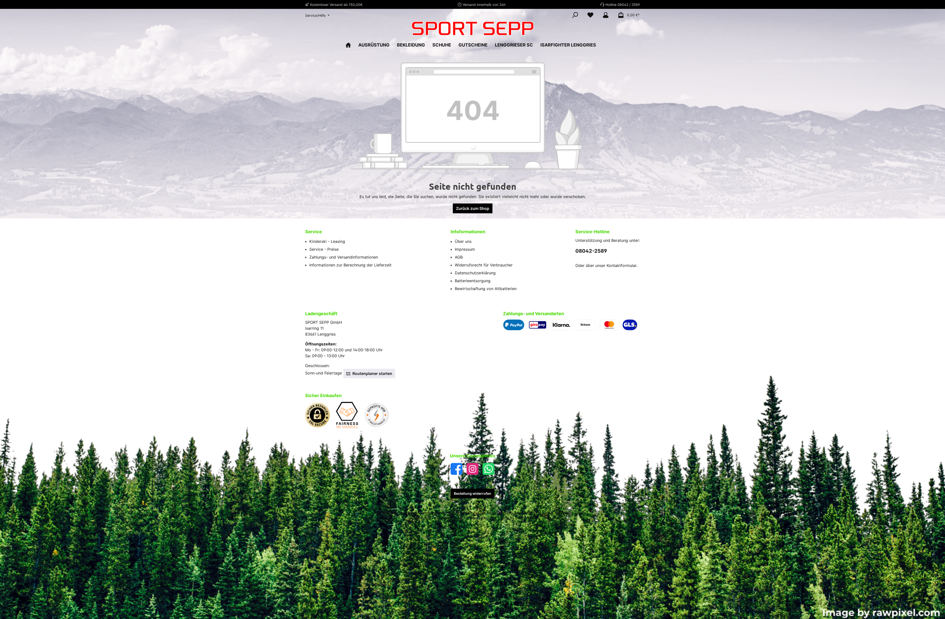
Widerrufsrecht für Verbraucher (484, 265)
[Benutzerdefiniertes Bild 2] (349, 417)
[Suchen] (575, 15)
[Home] (350, 44)
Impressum (465, 249)
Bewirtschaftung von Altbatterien (486, 288)
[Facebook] (456, 469)
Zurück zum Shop (472, 208)
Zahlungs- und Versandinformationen (343, 257)
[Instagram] (472, 469)
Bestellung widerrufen (472, 493)
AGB (459, 257)
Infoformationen (468, 231)
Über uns (463, 241)
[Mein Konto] (605, 15)
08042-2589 (591, 251)
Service (313, 231)
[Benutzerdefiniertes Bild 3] (379, 417)
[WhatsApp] (488, 469)
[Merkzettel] (590, 15)
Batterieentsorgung (472, 280)
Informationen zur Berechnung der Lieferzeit (350, 265)
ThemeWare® (525, 518)
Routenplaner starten (371, 373)
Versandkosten (460, 513)
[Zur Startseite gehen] (472, 28)
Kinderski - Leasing (327, 241)
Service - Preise (324, 249)
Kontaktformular (621, 265)
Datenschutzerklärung (475, 272)
